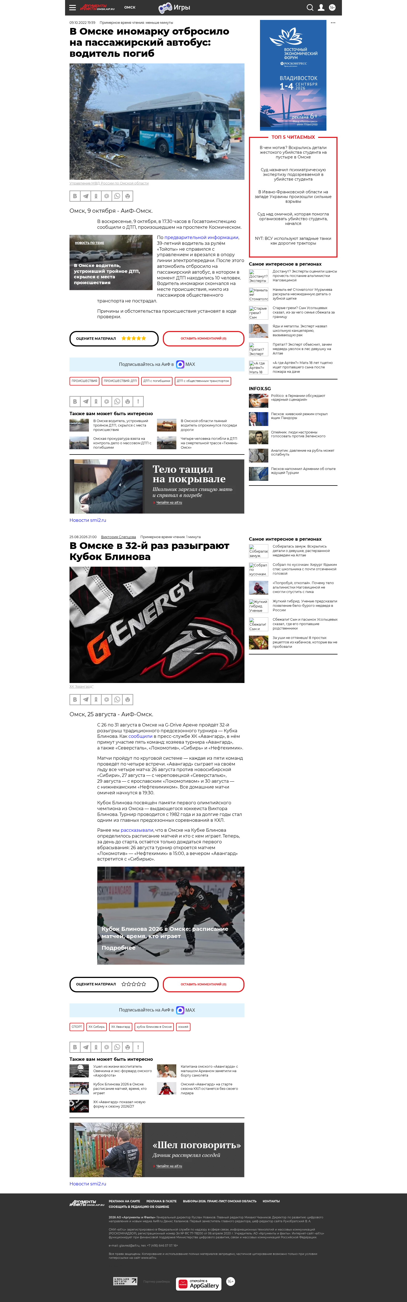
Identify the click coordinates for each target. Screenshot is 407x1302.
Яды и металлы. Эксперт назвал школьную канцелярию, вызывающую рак (300, 330)
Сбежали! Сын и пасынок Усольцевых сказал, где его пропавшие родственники (305, 623)
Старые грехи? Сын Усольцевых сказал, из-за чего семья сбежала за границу (304, 312)
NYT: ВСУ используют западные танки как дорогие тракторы (293, 241)
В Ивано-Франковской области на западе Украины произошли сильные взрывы (293, 197)
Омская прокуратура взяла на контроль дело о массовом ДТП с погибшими (122, 443)
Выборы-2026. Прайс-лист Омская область (219, 1201)
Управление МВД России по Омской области (109, 183)
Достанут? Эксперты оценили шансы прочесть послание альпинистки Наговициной (305, 275)
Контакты (271, 1201)
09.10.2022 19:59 (82, 22)
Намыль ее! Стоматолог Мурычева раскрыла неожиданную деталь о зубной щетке (302, 294)
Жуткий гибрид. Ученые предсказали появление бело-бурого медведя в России (305, 605)
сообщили (140, 736)
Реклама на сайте (124, 1201)
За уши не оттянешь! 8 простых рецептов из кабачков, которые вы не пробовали (305, 642)
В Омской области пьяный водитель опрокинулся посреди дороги (209, 425)
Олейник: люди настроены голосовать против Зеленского (298, 434)
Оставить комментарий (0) (203, 338)
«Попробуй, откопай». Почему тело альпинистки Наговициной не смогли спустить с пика (303, 587)
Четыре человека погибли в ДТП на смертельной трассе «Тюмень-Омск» (209, 443)
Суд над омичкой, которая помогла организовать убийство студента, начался (293, 219)
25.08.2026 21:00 (83, 537)
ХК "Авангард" (81, 686)
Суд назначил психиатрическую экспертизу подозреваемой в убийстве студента (293, 175)
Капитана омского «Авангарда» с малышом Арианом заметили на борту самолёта (209, 1070)
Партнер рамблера (156, 1281)
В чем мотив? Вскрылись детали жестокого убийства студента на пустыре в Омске (293, 152)
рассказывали (137, 830)
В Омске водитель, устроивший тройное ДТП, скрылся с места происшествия (120, 425)
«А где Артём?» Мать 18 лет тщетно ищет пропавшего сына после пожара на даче (303, 367)
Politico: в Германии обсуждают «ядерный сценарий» (298, 398)
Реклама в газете (161, 1201)
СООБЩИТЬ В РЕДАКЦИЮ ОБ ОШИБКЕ (139, 1207)
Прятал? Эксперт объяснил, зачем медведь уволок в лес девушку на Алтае (302, 348)
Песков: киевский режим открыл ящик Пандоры (299, 416)
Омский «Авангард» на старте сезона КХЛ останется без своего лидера (209, 1088)
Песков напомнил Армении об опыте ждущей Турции (303, 471)
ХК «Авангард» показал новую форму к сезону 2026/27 (119, 1104)
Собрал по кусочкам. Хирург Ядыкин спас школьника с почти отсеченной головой (305, 569)
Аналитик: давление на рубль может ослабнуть (302, 452)
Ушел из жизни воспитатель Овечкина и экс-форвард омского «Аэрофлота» (122, 1070)
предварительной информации (201, 237)
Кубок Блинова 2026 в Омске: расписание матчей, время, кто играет (165, 932)
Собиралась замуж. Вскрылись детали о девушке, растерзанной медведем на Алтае (301, 550)
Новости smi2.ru (87, 520)
